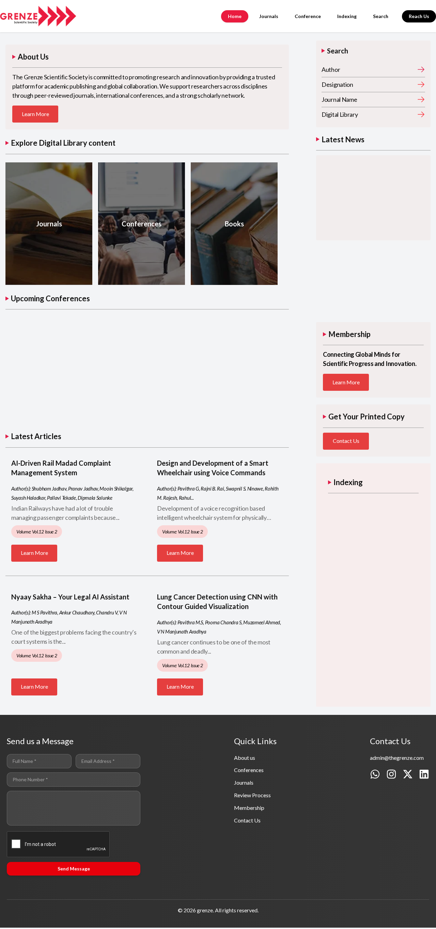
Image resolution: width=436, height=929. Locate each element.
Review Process (252, 795)
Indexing (347, 16)
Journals (268, 16)
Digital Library (340, 114)
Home (235, 16)
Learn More (35, 114)
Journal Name (339, 99)
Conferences (249, 770)
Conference (308, 16)
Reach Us (419, 16)
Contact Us (346, 440)
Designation (337, 84)
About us (244, 757)
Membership (249, 807)
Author (331, 69)
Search (380, 16)
